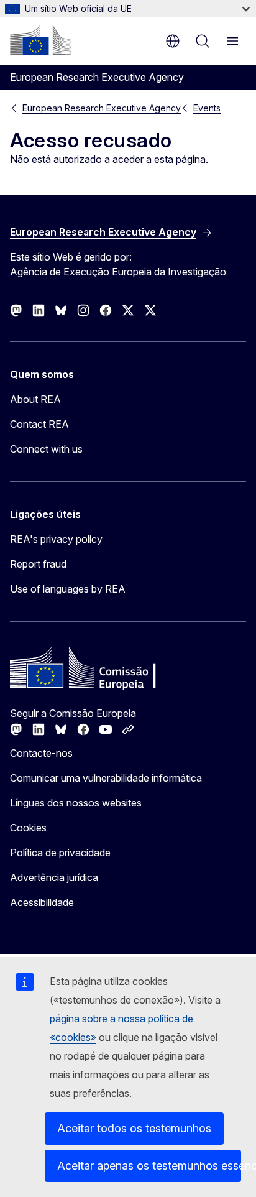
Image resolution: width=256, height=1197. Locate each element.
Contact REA (39, 424)
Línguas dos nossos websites (76, 803)
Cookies (28, 827)
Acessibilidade (42, 902)
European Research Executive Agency (101, 108)
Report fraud (38, 564)
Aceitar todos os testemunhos (134, 1128)
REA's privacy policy (56, 539)
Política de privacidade (60, 852)
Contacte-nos (41, 753)
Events (207, 108)
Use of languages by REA (68, 589)
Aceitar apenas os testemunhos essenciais (149, 1165)
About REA (35, 399)
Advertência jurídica (54, 877)
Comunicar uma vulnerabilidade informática (106, 778)
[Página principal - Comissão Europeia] (40, 40)
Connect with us (46, 449)
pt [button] (172, 41)
